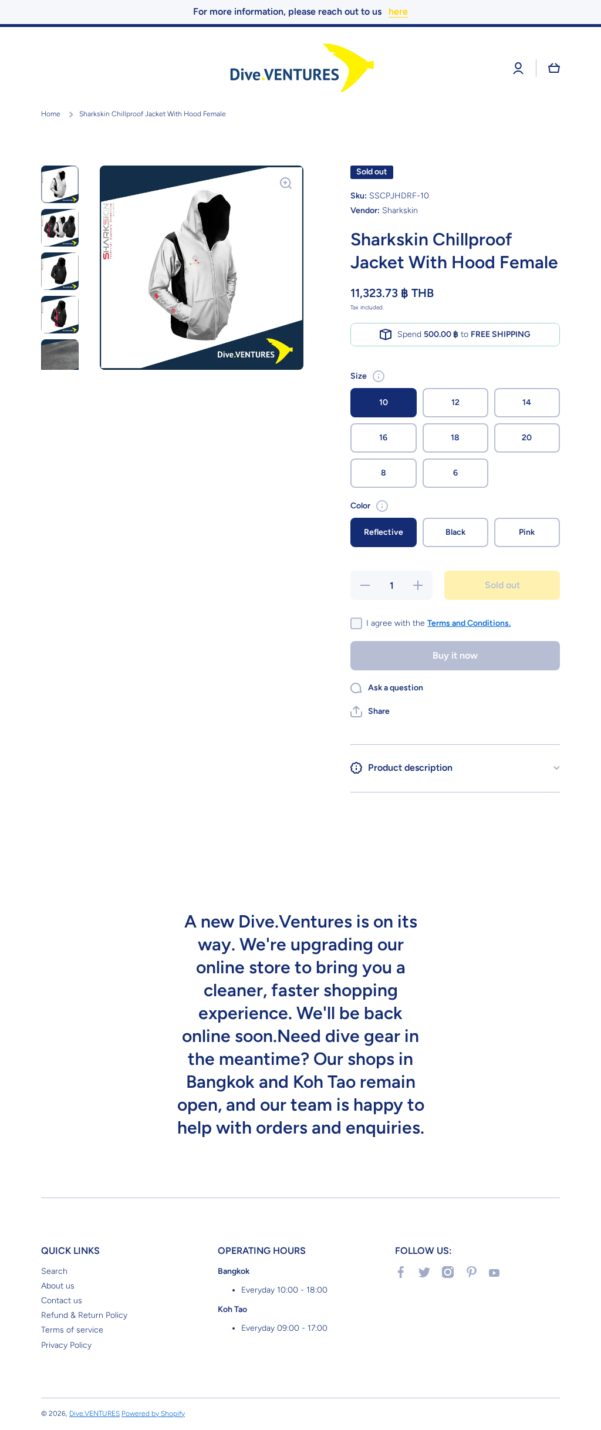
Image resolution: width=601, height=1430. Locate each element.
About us (58, 1286)
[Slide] (378, 376)
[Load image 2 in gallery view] (60, 228)
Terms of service (72, 1330)
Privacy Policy (66, 1345)
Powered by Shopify (153, 1413)
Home (50, 114)
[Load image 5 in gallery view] (60, 358)
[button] (554, 68)
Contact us (61, 1301)
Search (54, 1271)
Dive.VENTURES (94, 1413)
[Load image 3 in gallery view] (60, 271)
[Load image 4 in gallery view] (60, 314)
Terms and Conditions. (469, 623)
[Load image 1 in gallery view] (60, 184)
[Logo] (300, 68)
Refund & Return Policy (84, 1315)
